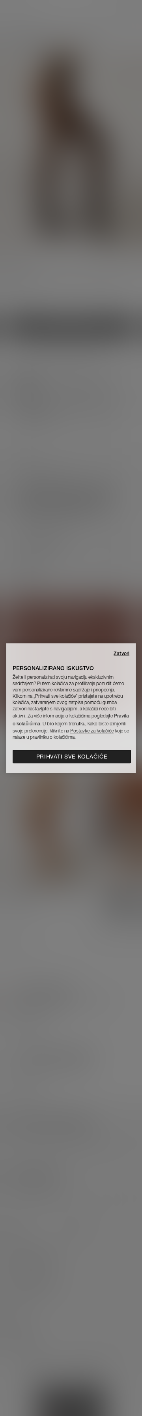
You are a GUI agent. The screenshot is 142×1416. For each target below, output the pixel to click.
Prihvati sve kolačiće (72, 756)
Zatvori (121, 653)
